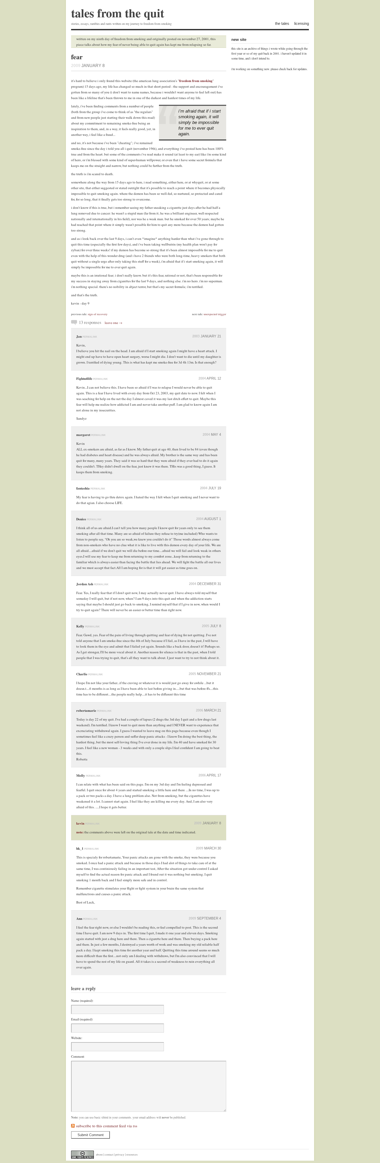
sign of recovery (98, 314)
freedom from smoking (195, 80)
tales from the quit (117, 12)
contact (109, 1154)
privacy (119, 1154)
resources (132, 1154)
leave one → (113, 322)
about (99, 1154)
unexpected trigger (215, 314)
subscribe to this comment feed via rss (106, 1125)
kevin (80, 823)
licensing (301, 23)
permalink (89, 337)
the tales (282, 23)
